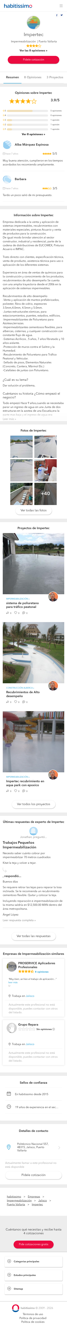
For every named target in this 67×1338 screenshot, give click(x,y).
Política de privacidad (32, 1318)
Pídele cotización (33, 59)
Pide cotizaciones (33, 1332)
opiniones (41, 972)
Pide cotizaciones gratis (33, 1244)
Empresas (34, 1196)
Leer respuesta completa (18, 920)
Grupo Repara (28, 1024)
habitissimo (14, 1196)
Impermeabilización (23, 41)
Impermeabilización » (18, 599)
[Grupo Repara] (12, 1028)
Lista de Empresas (15, 1297)
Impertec (37, 1204)
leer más (13, 982)
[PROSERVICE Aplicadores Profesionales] (12, 967)
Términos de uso (33, 1314)
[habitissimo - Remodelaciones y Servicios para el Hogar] (17, 6)
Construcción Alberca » (20, 688)
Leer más (8, 419)
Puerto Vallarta (16, 1204)
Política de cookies (32, 1322)
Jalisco (30, 996)
